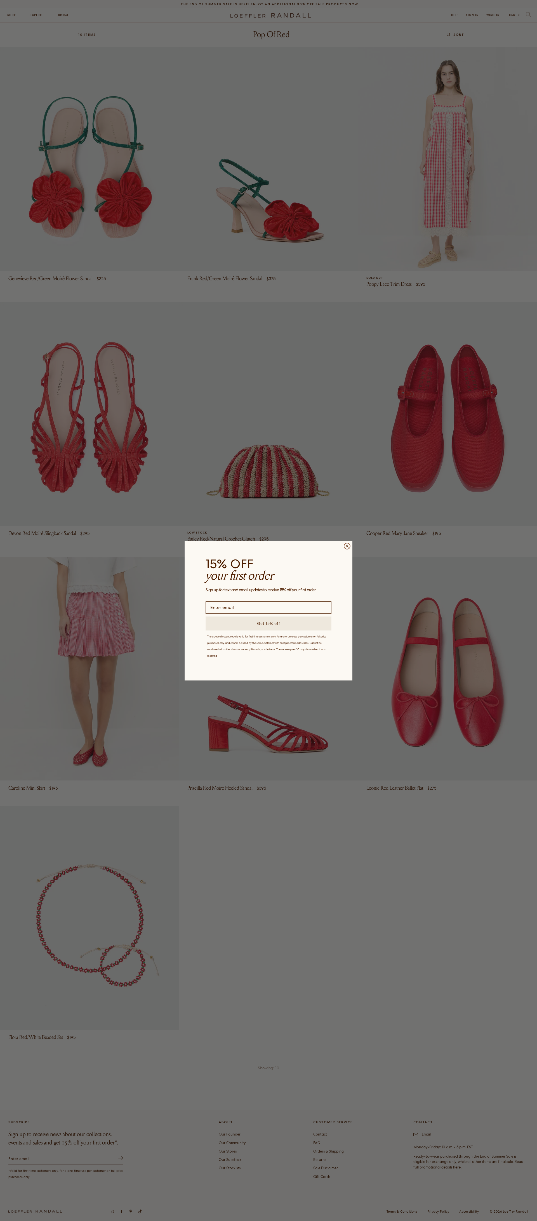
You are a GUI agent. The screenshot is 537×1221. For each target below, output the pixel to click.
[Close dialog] (347, 546)
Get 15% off (268, 623)
